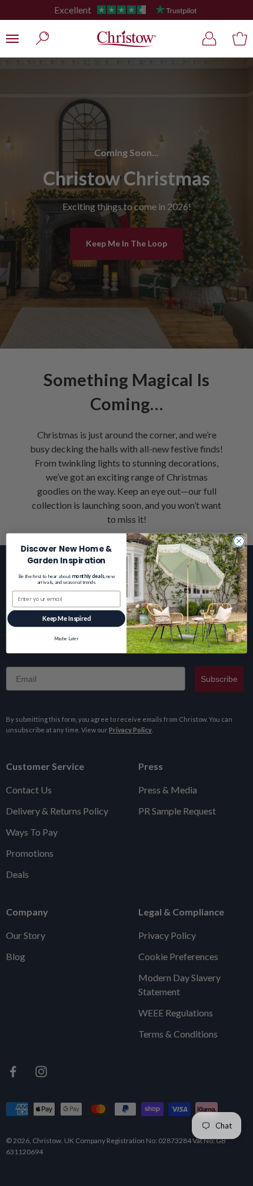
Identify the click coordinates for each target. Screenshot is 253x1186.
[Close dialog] (239, 540)
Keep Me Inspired (66, 618)
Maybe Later (66, 638)
